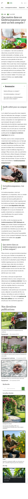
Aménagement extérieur (8, 358)
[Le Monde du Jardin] (10, 3)
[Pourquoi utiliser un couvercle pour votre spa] (14, 368)
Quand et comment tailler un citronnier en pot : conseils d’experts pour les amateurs (13, 462)
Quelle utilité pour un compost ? (11, 91)
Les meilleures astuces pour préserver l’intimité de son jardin (13, 355)
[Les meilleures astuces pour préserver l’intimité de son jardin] (14, 344)
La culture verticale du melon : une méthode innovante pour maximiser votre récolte (13, 477)
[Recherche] (22, 3)
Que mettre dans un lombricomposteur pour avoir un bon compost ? (13, 98)
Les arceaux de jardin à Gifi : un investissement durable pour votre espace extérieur (13, 427)
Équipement (4, 334)
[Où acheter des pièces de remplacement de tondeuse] (14, 320)
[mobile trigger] (2, 3)
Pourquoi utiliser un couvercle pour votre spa (12, 378)
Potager (4, 459)
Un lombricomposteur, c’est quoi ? (12, 94)
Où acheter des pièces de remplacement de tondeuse (12, 331)
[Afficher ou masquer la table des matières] (19, 86)
